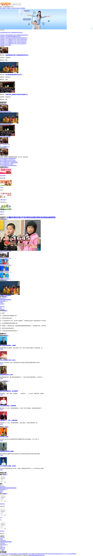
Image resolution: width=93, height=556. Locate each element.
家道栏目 (7, 553)
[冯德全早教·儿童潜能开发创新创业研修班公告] (7, 92)
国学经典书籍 (43, 553)
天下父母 (66, 553)
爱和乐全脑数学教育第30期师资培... (8, 161)
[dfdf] (3, 515)
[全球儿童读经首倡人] (3, 404)
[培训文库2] (3, 501)
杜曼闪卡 (2, 211)
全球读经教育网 (72, 553)
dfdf (1, 307)
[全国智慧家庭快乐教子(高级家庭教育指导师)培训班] (4, 53)
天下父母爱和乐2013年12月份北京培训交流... (16, 42)
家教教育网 (25, 553)
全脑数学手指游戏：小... (6, 272)
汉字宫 (1, 187)
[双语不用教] (6, 173)
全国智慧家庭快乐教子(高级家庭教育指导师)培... (11, 32)
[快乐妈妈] (3, 435)
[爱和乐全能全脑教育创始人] (3, 390)
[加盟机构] (2, 45)
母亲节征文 (2, 298)
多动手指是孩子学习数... (6, 265)
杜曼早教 (49, 553)
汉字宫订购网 (31, 553)
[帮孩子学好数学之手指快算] (20, 250)
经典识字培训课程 (23, 217)
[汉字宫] (6, 185)
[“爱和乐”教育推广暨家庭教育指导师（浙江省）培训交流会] (4, 154)
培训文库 (2, 303)
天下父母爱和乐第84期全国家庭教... (8, 165)
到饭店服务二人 (4, 301)
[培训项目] (2, 35)
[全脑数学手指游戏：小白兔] (4, 271)
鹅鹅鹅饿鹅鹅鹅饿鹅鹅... (6, 299)
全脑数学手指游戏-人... (5, 278)
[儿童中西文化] (6, 197)
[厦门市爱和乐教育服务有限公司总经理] (3, 344)
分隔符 (1, 302)
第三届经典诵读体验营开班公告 (13, 36)
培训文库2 (2, 306)
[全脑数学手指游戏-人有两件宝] (4, 277)
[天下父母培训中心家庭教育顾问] (3, 464)
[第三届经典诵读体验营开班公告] (9, 72)
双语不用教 (8, 45)
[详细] (1, 349)
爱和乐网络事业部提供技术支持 (37, 555)
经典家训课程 (35, 217)
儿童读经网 (37, 553)
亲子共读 (2, 553)
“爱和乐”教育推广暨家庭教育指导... (8, 158)
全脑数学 (15, 553)
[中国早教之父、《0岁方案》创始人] (3, 419)
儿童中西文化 (3, 199)
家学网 (11, 553)
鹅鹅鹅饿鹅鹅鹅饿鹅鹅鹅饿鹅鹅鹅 (8, 488)
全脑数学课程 (12, 217)
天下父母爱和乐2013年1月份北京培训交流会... (16, 39)
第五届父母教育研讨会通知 (6, 164)
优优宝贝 (19, 553)
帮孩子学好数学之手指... (6, 251)
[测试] (3, 482)
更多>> (6, 104)
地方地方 (3, 537)
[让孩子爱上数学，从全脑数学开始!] (4, 257)
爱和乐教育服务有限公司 (58, 553)
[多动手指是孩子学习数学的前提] (4, 264)
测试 (1, 492)
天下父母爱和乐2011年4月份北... (8, 159)
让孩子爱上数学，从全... (6, 258)
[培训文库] (3, 529)
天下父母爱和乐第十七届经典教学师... (9, 162)
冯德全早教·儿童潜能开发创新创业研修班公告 (16, 37)
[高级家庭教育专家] (3, 373)
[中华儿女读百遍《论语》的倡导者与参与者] (3, 359)
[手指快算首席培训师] (3, 450)
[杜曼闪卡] (6, 209)
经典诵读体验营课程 (48, 217)
